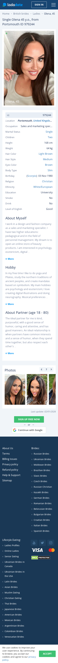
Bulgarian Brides (42, 514)
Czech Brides (40, 481)
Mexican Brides (13, 620)
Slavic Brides (40, 475)
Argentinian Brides (14, 625)
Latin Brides (11, 581)
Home (5, 13)
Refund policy (10, 469)
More (11, 258)
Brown (49, 164)
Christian (47, 181)
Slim (50, 170)
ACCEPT (47, 653)
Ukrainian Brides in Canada (15, 564)
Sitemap (7, 480)
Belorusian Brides (43, 508)
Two (50, 137)
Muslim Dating (12, 592)
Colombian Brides (14, 631)
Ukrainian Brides (42, 459)
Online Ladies (12, 550)
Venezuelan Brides (14, 636)
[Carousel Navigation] (46, 369)
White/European (43, 187)
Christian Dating (13, 598)
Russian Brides (41, 453)
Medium (48, 159)
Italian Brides (40, 525)
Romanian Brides (43, 503)
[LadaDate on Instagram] (50, 543)
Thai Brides (10, 603)
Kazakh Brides (41, 492)
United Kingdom (43, 120)
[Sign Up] (15, 389)
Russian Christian (43, 486)
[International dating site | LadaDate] (12, 5)
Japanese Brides (13, 609)
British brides (21, 13)
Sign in (39, 4)
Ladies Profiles (12, 545)
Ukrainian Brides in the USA (15, 573)
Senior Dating (12, 556)
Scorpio (31, 176)
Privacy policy (10, 464)
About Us (7, 448)
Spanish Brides (41, 530)
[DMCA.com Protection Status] (40, 558)
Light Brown (46, 153)
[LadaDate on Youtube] (34, 543)
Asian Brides (11, 587)
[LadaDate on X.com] (42, 543)
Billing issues (9, 459)
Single (49, 131)
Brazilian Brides (42, 470)
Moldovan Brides (42, 464)
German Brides (41, 497)
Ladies (36, 13)
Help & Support (11, 475)
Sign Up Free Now (29, 419)
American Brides (13, 614)
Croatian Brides (42, 519)
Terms (6, 453)
